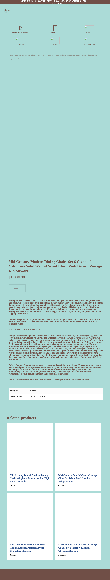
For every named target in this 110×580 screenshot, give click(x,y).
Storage (55, 33)
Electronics (89, 44)
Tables (89, 33)
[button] (21, 488)
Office (55, 44)
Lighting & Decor (20, 33)
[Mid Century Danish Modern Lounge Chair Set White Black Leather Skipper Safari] (78, 446)
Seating (20, 44)
